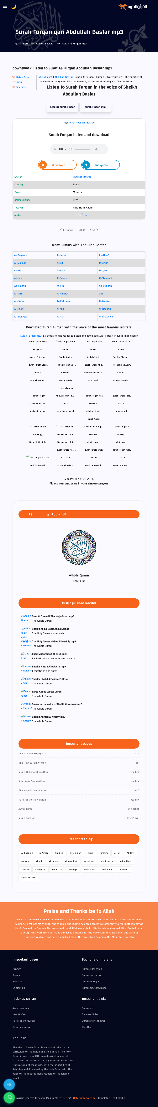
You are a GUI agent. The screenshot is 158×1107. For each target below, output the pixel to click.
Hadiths (86, 1027)
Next (93, 230)
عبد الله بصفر (80, 215)
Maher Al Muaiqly (37, 442)
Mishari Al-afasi (37, 465)
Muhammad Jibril (65, 442)
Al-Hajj (18, 278)
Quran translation (92, 975)
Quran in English (91, 981)
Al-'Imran (62, 255)
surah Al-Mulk (28, 878)
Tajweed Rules (90, 1014)
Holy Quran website (84, 1098)
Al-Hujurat (62, 293)
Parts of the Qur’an (24, 1020)
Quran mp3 (22, 43)
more (19, 82)
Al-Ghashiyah (106, 316)
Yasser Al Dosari (120, 465)
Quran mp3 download (94, 987)
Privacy (17, 969)
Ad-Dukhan (105, 285)
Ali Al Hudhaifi (93, 411)
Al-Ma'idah (20, 262)
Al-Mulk (61, 308)
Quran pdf (87, 1008)
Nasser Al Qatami (65, 465)
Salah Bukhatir (65, 380)
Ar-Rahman (63, 301)
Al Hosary (120, 442)
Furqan (81, 229)
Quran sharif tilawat (93, 1020)
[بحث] (30, 514)
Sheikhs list (45, 77)
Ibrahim (103, 262)
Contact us (19, 987)
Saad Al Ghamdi (120, 357)
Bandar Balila (65, 357)
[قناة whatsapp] (9, 1097)
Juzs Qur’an (19, 1014)
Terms (16, 975)
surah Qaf (57, 869)
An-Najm (19, 301)
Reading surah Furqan (62, 107)
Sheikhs (21, 87)
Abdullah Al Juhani (65, 411)
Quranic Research (92, 969)
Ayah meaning (21, 1008)
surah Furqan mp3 (95, 107)
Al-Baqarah (20, 255)
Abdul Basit (92, 380)
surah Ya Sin (107, 861)
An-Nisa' (104, 255)
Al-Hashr (19, 308)
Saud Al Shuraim (37, 380)
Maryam (103, 270)
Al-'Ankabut (105, 278)
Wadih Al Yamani (93, 465)
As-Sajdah (20, 285)
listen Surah (23, 77)
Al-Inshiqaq (20, 316)
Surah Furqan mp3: (31, 335)
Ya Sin (60, 285)
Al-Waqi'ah (105, 301)
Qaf (101, 293)
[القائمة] (5, 6)
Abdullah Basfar (45, 43)
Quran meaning (21, 1027)
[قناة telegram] (9, 1084)
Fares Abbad (121, 411)
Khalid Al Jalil (93, 357)
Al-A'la (60, 316)
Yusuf (60, 262)
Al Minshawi (92, 442)
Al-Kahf (61, 270)
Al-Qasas (62, 278)
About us (18, 981)
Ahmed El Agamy (37, 357)
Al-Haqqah (105, 308)
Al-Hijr (18, 270)
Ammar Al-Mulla (120, 380)
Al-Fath (18, 293)
